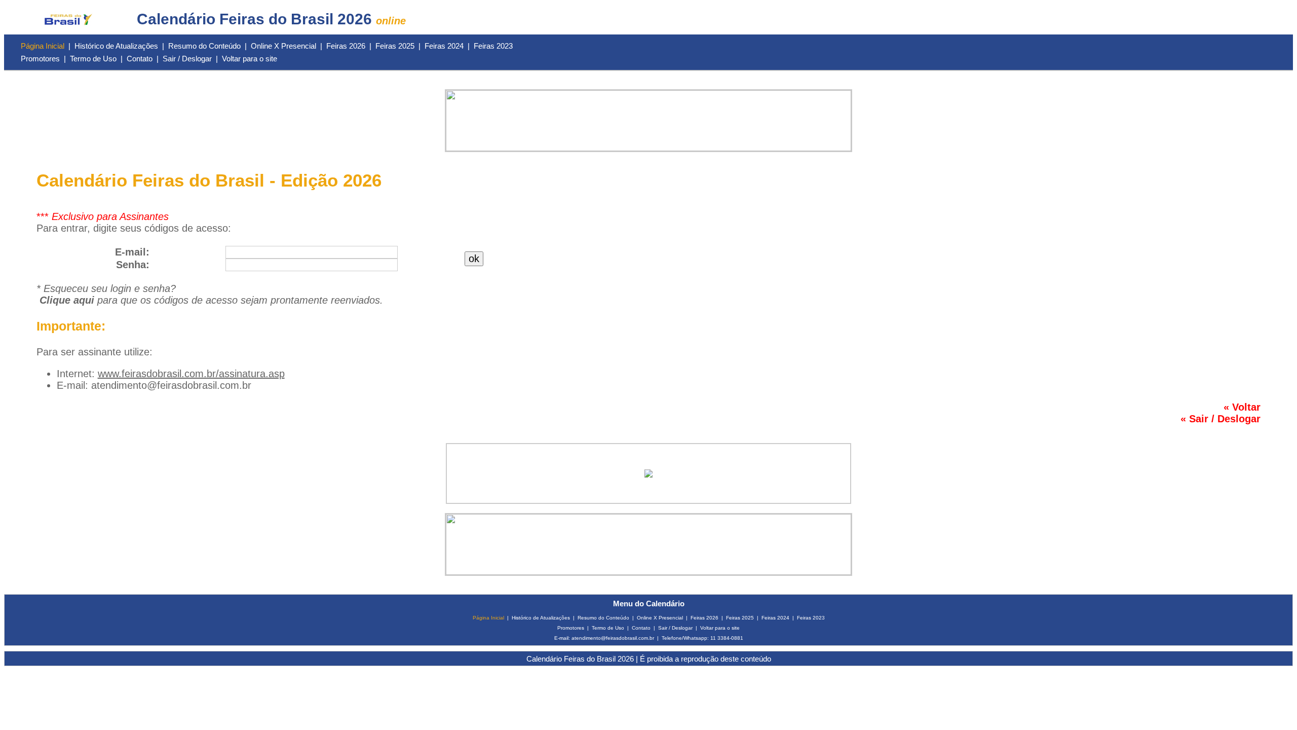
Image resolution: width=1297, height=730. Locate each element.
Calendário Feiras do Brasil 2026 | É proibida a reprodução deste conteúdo (648, 658)
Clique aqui (67, 300)
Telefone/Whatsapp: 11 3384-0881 (702, 638)
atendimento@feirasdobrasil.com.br (171, 385)
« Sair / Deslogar (1220, 418)
